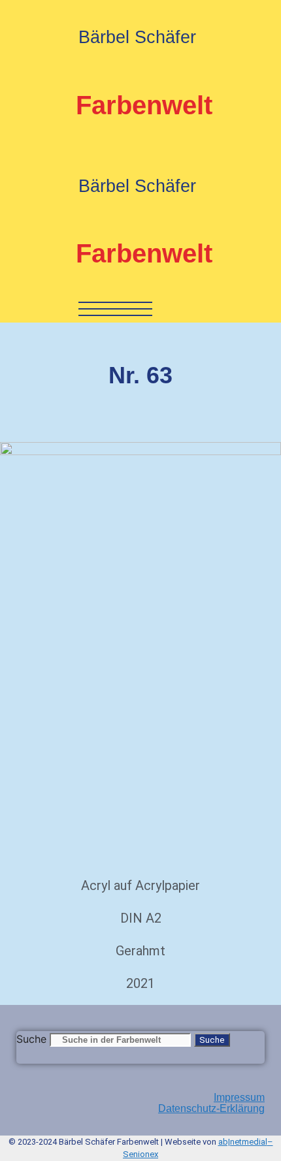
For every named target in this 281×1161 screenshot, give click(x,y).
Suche (31, 1038)
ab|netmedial (242, 1142)
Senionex (140, 1154)
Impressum (239, 1097)
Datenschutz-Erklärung (211, 1108)
